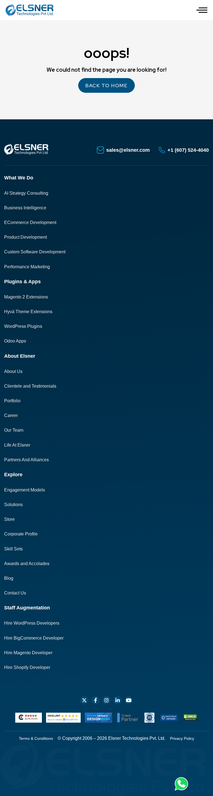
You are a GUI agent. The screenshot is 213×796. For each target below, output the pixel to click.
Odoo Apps (15, 341)
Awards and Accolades (26, 563)
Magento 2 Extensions (26, 297)
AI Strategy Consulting (26, 193)
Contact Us (15, 593)
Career (11, 415)
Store (9, 519)
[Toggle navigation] (201, 10)
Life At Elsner (17, 445)
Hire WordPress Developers (31, 623)
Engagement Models (24, 490)
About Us (13, 371)
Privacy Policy (182, 738)
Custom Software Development (34, 251)
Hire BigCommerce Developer (34, 638)
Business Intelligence (25, 207)
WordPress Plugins (23, 326)
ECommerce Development (30, 222)
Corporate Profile (21, 534)
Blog (8, 578)
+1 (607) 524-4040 (188, 150)
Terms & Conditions (36, 738)
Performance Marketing (27, 266)
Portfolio (12, 400)
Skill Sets (13, 549)
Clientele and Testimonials (30, 386)
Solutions (13, 504)
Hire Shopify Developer (27, 667)
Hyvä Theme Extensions (28, 311)
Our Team (13, 430)
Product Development (25, 237)
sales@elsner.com (128, 150)
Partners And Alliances (26, 459)
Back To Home (106, 85)
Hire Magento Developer (28, 652)
